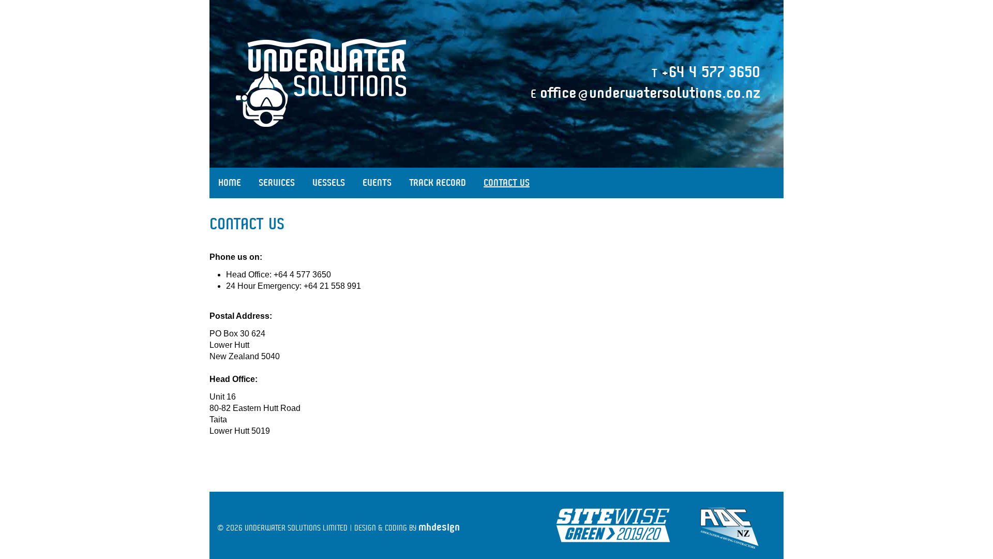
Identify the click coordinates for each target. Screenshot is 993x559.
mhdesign (439, 527)
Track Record (437, 182)
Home (229, 182)
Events (377, 182)
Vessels (328, 182)
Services (277, 182)
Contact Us (507, 182)
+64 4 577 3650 (710, 72)
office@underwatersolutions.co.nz (650, 93)
